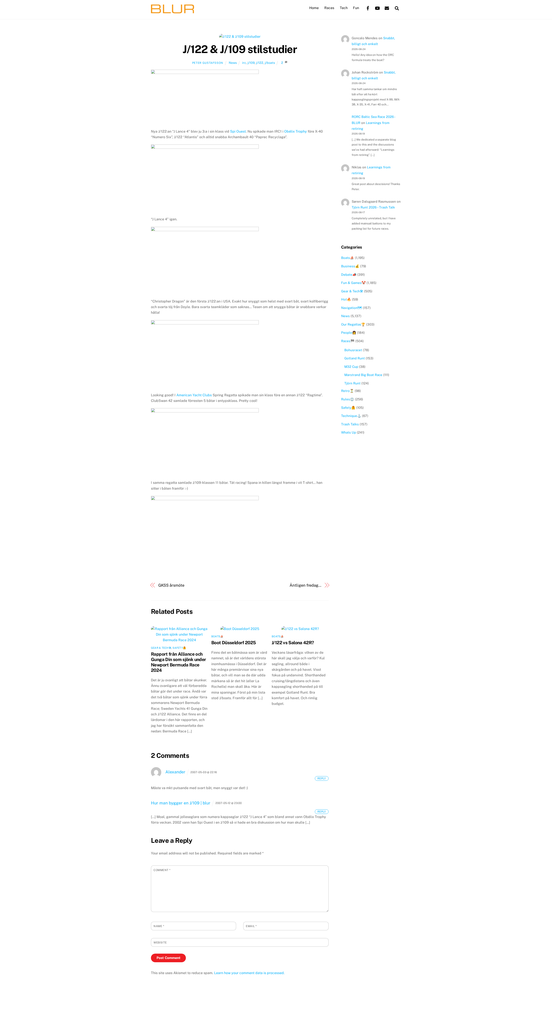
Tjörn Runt (352, 383)
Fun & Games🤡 (353, 283)
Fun (356, 8)
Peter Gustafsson (207, 62)
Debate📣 (348, 274)
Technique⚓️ (351, 416)
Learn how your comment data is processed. (249, 973)
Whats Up (348, 432)
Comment (162, 870)
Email (251, 926)
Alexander (175, 771)
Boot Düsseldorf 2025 (233, 642)
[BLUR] (172, 11)
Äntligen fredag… (305, 585)
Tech (344, 8)
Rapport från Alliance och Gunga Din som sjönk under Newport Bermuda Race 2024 (178, 662)
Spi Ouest (238, 131)
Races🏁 (347, 341)
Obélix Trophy (295, 131)
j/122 (259, 62)
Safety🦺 (179, 647)
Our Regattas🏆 (353, 324)
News (233, 62)
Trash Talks (350, 424)
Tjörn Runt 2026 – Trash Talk (373, 207)
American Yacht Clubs (194, 395)
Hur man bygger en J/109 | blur (180, 803)
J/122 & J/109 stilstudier (240, 49)
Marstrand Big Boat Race (363, 375)
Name (159, 926)
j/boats (270, 62)
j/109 (251, 62)
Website (160, 942)
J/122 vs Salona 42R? (293, 642)
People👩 (348, 332)
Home (314, 8)
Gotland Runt (354, 358)
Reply (321, 778)
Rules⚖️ (347, 399)
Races (329, 8)
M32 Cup (351, 366)
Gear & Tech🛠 (161, 647)
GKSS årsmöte (171, 585)
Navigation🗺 (351, 308)
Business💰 (350, 266)
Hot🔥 (346, 299)
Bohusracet (353, 350)
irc (244, 62)
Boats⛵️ (217, 636)
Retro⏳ (347, 391)
